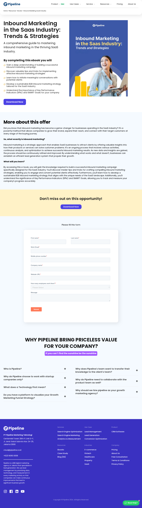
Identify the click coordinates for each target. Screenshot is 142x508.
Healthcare (90, 457)
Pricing (120, 4)
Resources (104, 4)
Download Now (14, 101)
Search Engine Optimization (69, 431)
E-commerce (90, 450)
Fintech (88, 453)
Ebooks (19, 11)
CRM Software (117, 431)
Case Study (62, 453)
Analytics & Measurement (69, 439)
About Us (132, 4)
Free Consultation (119, 457)
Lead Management (93, 431)
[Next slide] (126, 58)
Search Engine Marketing (68, 435)
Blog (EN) (61, 457)
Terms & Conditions (120, 460)
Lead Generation (92, 435)
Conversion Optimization (96, 439)
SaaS (87, 464)
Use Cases (74, 4)
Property (88, 460)
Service (89, 4)
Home (6, 11)
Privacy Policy (117, 464)
